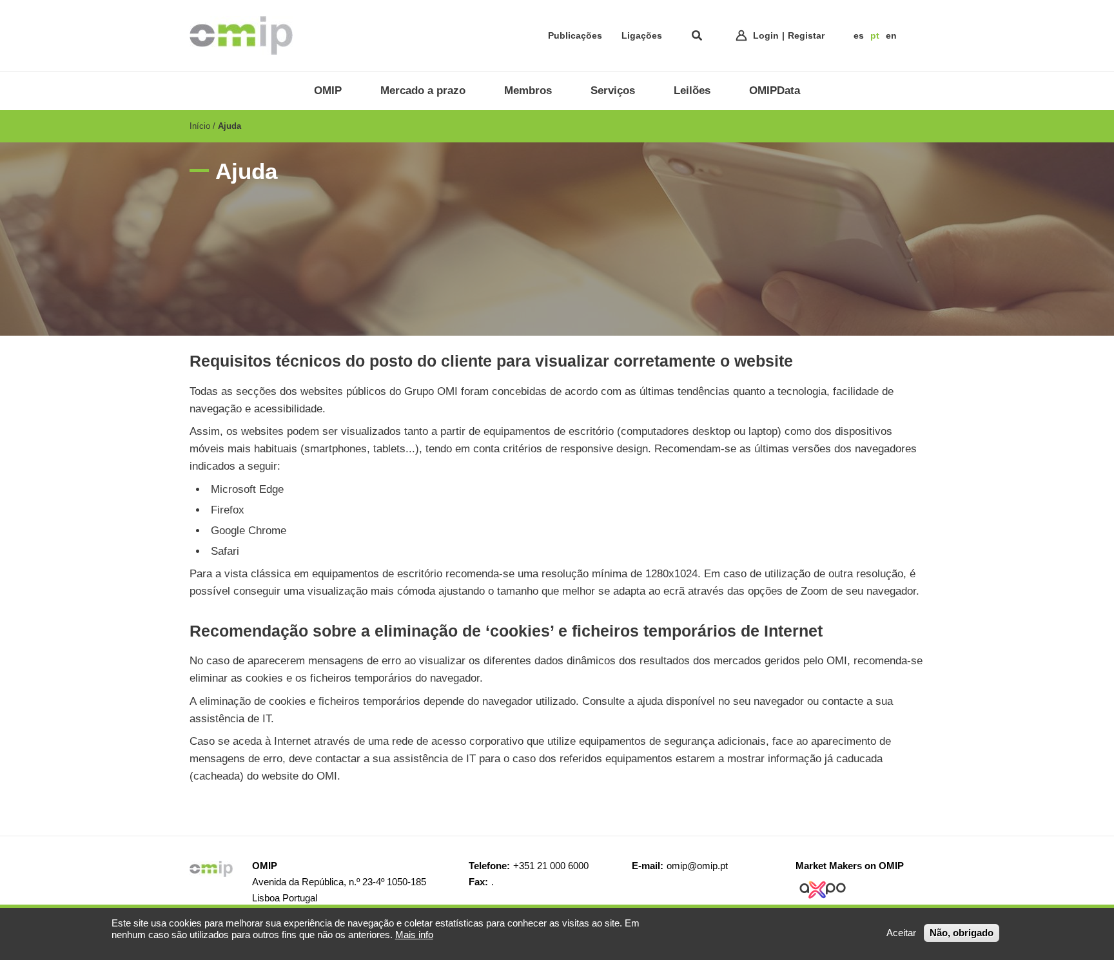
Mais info (414, 934)
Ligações (641, 35)
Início (200, 126)
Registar (806, 35)
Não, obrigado (961, 932)
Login (766, 35)
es (859, 35)
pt (874, 35)
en (891, 35)
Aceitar (901, 932)
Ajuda (229, 126)
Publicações (575, 35)
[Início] (241, 35)
